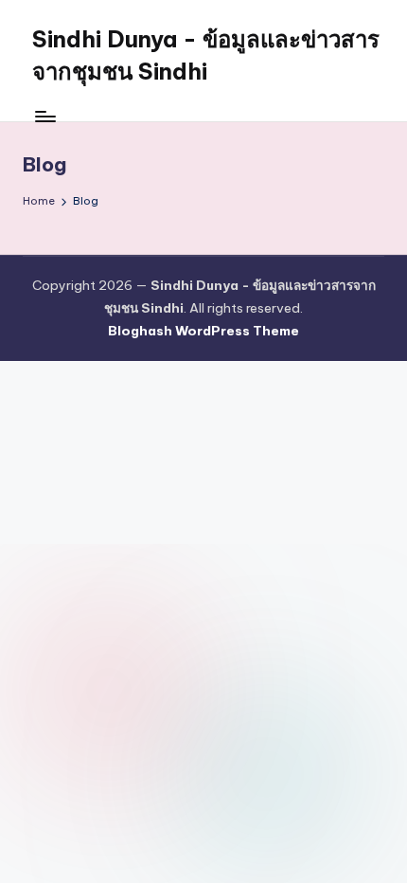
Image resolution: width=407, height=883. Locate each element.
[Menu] (44, 116)
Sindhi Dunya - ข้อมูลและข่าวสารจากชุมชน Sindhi (206, 55)
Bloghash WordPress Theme (203, 330)
